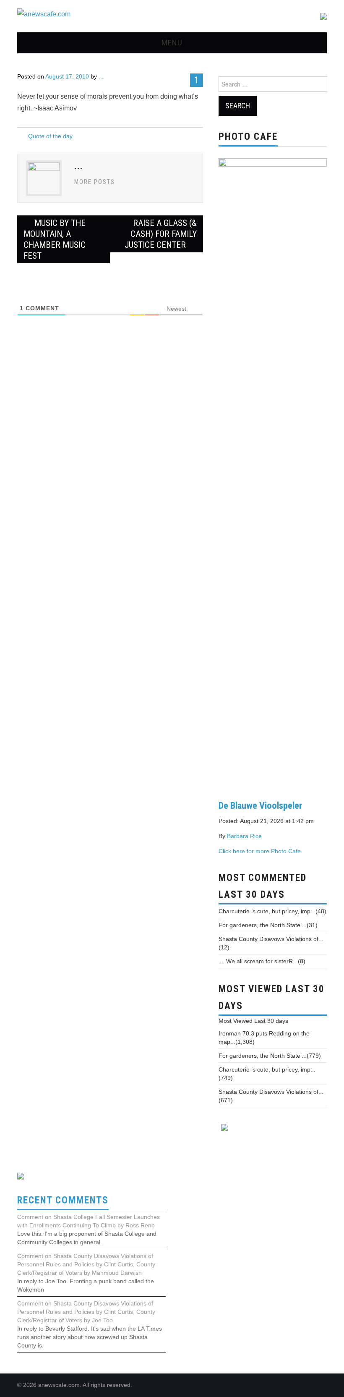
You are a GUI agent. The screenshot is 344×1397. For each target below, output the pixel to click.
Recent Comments (63, 1200)
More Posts (94, 182)
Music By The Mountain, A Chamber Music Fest (54, 239)
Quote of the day (50, 136)
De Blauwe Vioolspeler (260, 805)
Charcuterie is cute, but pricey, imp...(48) (272, 911)
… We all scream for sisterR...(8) (262, 961)
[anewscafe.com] (43, 14)
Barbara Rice (244, 836)
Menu (172, 42)
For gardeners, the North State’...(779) (270, 1055)
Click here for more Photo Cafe (260, 851)
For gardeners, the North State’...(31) (268, 925)
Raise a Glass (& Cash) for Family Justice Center (161, 234)
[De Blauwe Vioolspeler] (273, 472)
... (101, 76)
